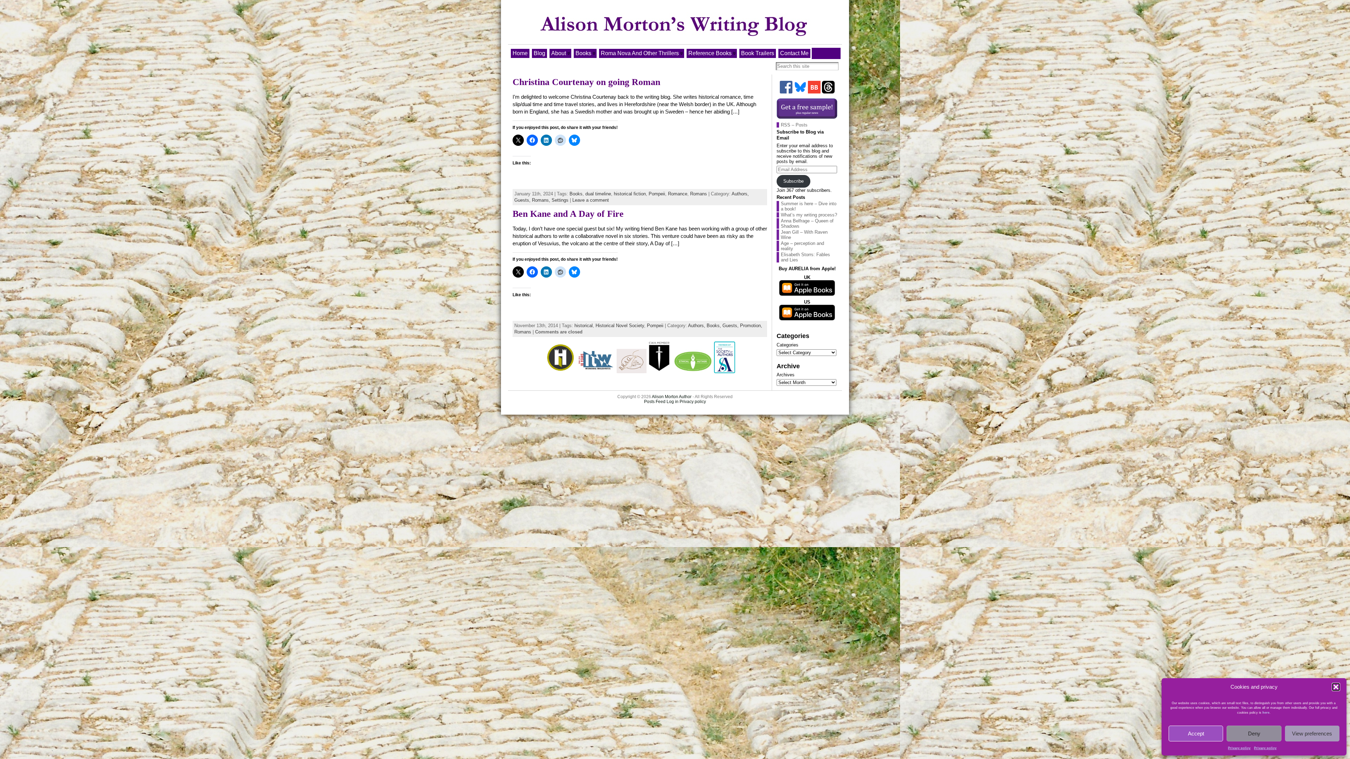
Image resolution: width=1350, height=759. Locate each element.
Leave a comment (590, 200)
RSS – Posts (794, 125)
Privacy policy (1239, 748)
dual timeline (598, 193)
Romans (698, 193)
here (1265, 712)
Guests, (523, 200)
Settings (560, 200)
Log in (673, 401)
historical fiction (630, 193)
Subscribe (793, 181)
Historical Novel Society (620, 325)
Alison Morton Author (672, 396)
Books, (714, 325)
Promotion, (751, 325)
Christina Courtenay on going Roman (586, 82)
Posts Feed (655, 401)
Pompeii (657, 193)
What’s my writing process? (809, 215)
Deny (1254, 734)
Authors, (740, 193)
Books (576, 193)
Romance (677, 193)
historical (583, 325)
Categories (787, 345)
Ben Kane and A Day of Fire (568, 214)
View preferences (1312, 734)
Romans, (542, 200)
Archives (786, 374)
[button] (1335, 686)
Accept (1196, 734)
